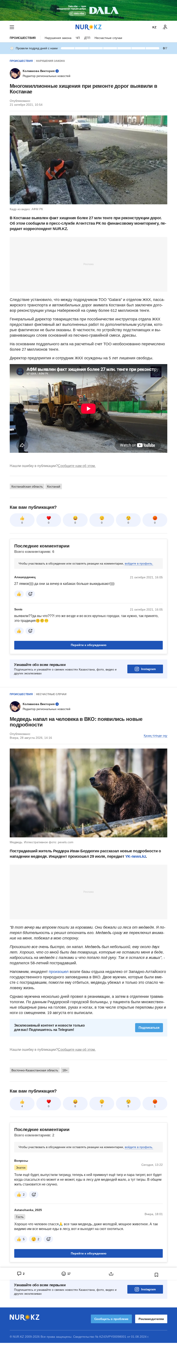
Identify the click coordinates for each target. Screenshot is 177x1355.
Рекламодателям (151, 1319)
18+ (65, 1070)
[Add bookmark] (156, 1274)
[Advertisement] (88, 264)
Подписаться (149, 1027)
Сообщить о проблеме (111, 1319)
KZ (154, 27)
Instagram (148, 669)
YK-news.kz (135, 856)
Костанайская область (27, 486)
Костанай (53, 486)
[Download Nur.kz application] (88, 10)
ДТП (87, 38)
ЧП (78, 38)
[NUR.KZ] (88, 27)
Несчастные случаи (108, 38)
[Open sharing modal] (111, 1274)
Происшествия (23, 38)
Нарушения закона (58, 38)
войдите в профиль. (139, 563)
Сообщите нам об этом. (77, 466)
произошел (59, 971)
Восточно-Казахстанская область (34, 1070)
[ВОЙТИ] (165, 27)
